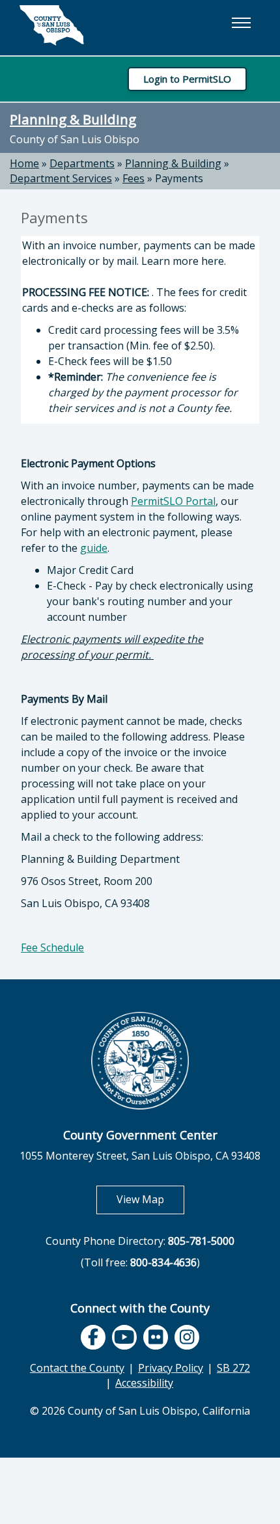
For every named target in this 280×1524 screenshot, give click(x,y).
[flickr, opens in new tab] (155, 1337)
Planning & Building (73, 119)
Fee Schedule (52, 947)
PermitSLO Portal (173, 501)
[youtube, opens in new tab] (124, 1337)
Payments (179, 178)
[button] (241, 23)
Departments (82, 163)
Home (24, 163)
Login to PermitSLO (187, 78)
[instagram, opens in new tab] (186, 1337)
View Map (150, 1198)
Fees (133, 178)
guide (93, 548)
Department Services (61, 178)
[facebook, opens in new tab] (93, 1337)
